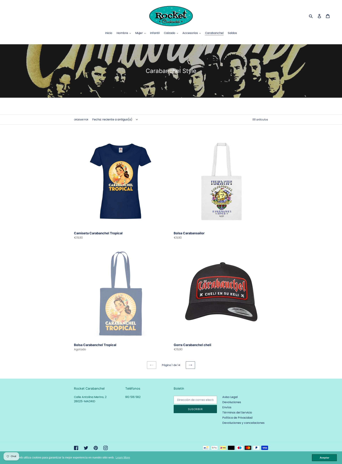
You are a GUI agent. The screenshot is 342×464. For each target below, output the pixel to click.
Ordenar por (81, 119)
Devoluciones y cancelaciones (243, 423)
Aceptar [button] (324, 457)
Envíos (226, 407)
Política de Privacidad (237, 418)
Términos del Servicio (237, 412)
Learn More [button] (123, 457)
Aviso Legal (230, 397)
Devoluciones (231, 402)
